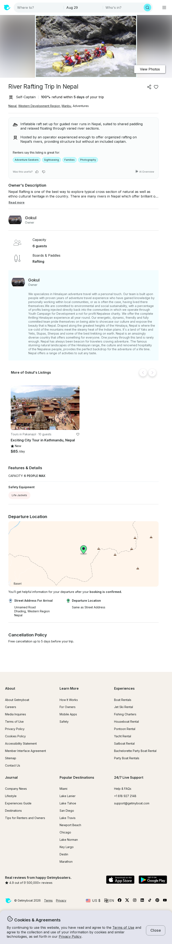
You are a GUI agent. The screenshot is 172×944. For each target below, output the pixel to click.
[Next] (152, 372)
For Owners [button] (68, 707)
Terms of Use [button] (123, 927)
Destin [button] (64, 854)
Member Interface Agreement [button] (25, 751)
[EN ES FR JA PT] (109, 900)
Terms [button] (48, 900)
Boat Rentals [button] (122, 700)
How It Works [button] (69, 700)
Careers (10, 707)
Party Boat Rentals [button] (126, 758)
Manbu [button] (66, 106)
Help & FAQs (122, 788)
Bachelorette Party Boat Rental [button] (135, 751)
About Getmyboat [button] (17, 700)
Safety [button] (64, 721)
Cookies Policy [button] (15, 736)
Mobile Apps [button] (68, 714)
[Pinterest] (157, 901)
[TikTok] (150, 901)
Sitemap (10, 758)
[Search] (147, 7)
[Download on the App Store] (120, 880)
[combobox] (39, 7)
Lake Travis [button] (68, 818)
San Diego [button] (67, 810)
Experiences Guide (18, 803)
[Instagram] (135, 901)
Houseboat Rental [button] (126, 721)
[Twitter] (127, 901)
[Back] (143, 372)
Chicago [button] (65, 832)
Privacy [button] (61, 900)
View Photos (150, 69)
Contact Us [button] (12, 765)
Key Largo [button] (67, 847)
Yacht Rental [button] (122, 736)
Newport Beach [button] (70, 825)
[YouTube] (165, 901)
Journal (11, 777)
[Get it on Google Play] (153, 880)
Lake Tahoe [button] (68, 803)
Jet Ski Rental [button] (123, 707)
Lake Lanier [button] (68, 796)
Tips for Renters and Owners (25, 818)
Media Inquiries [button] (15, 714)
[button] (45, 407)
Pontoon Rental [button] (124, 729)
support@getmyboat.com (131, 803)
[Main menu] (164, 7)
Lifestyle (11, 796)
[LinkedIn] (142, 901)
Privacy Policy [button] (70, 936)
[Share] (149, 86)
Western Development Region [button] (39, 106)
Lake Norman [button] (69, 839)
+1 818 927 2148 (125, 796)
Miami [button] (63, 788)
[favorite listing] (156, 86)
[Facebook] (119, 901)
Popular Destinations (77, 777)
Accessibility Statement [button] (21, 743)
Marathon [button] (66, 861)
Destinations (13, 810)
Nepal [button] (12, 106)
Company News (16, 788)
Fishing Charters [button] (125, 714)
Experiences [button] (124, 688)
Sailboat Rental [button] (124, 743)
